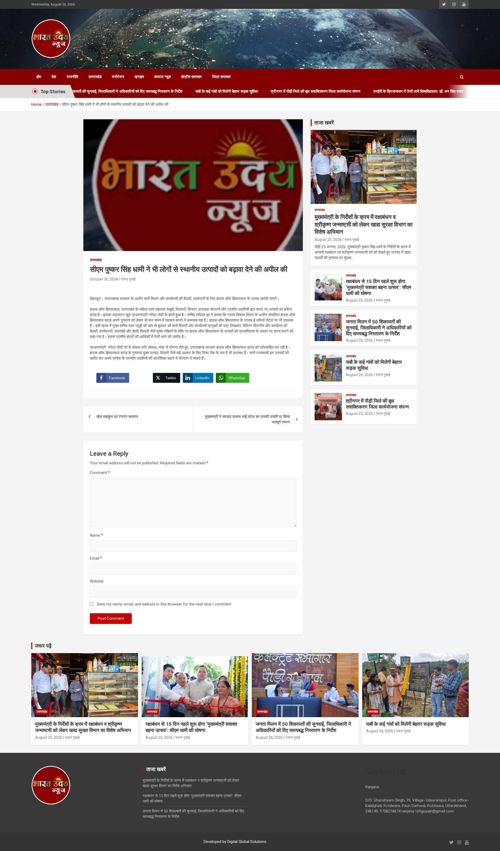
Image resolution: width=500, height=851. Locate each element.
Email (96, 558)
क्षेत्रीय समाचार (191, 76)
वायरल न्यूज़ (162, 76)
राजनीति (72, 76)
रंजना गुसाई (128, 279)
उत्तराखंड (95, 76)
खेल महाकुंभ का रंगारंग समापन (119, 416)
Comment (100, 472)
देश (54, 76)
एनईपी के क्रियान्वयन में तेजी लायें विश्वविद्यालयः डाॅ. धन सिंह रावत (384, 91)
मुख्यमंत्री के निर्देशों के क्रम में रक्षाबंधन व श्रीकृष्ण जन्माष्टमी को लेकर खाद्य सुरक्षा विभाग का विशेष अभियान (364, 224)
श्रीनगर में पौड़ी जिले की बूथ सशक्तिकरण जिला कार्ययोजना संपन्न (281, 91)
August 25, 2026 (328, 239)
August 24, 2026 (359, 340)
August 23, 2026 (359, 413)
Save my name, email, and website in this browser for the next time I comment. (164, 604)
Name (96, 535)
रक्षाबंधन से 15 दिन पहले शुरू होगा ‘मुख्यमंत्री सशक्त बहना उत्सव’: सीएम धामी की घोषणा (378, 287)
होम (38, 76)
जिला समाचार (221, 76)
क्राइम (139, 76)
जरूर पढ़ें (43, 646)
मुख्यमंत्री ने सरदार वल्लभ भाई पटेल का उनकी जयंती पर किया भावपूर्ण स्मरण (247, 419)
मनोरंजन (118, 76)
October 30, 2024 (104, 279)
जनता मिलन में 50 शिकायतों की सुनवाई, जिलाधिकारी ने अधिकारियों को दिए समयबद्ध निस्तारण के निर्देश (378, 328)
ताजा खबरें (324, 123)
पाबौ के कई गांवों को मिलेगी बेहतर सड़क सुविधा (192, 91)
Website (97, 581)
